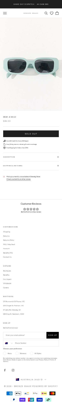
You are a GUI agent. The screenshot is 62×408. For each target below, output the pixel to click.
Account (6, 249)
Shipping (6, 232)
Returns (6, 236)
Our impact (7, 279)
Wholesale (7, 283)
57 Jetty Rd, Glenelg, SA (12, 310)
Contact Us (7, 257)
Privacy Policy (43, 360)
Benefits (6, 275)
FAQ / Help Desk (9, 244)
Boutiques (7, 271)
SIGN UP (52, 335)
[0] (51, 13)
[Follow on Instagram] (13, 370)
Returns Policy (8, 240)
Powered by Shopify (45, 386)
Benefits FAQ (8, 253)
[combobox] (8, 343)
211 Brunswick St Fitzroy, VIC (14, 301)
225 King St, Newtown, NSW (13, 314)
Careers (6, 288)
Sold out (31, 134)
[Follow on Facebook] (4, 370)
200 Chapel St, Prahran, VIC (13, 306)
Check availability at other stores (19, 179)
